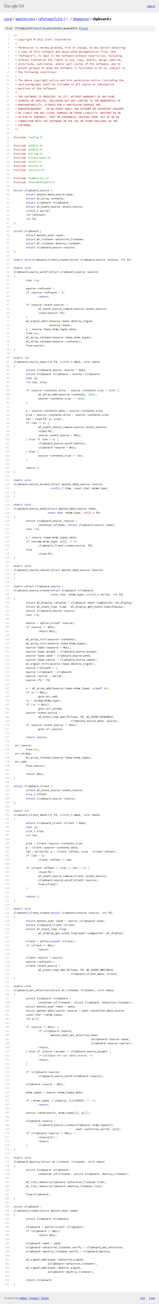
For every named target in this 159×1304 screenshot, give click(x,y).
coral (8, 19)
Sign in (151, 6)
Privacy (33, 1298)
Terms (45, 1298)
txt (142, 1298)
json (152, 1298)
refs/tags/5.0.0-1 (51, 19)
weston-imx (25, 19)
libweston (81, 19)
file (83, 28)
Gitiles (23, 1298)
